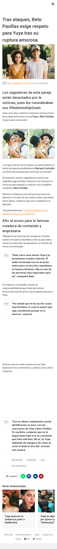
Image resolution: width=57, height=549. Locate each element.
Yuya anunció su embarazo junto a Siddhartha (15, 519)
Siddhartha (31, 460)
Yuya (43, 460)
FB (28, 539)
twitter (39, 539)
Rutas (18, 539)
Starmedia (28, 4)
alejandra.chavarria (22, 83)
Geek (36, 534)
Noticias (8, 534)
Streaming (47, 534)
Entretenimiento (19, 466)
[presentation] (49, 510)
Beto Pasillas (17, 460)
